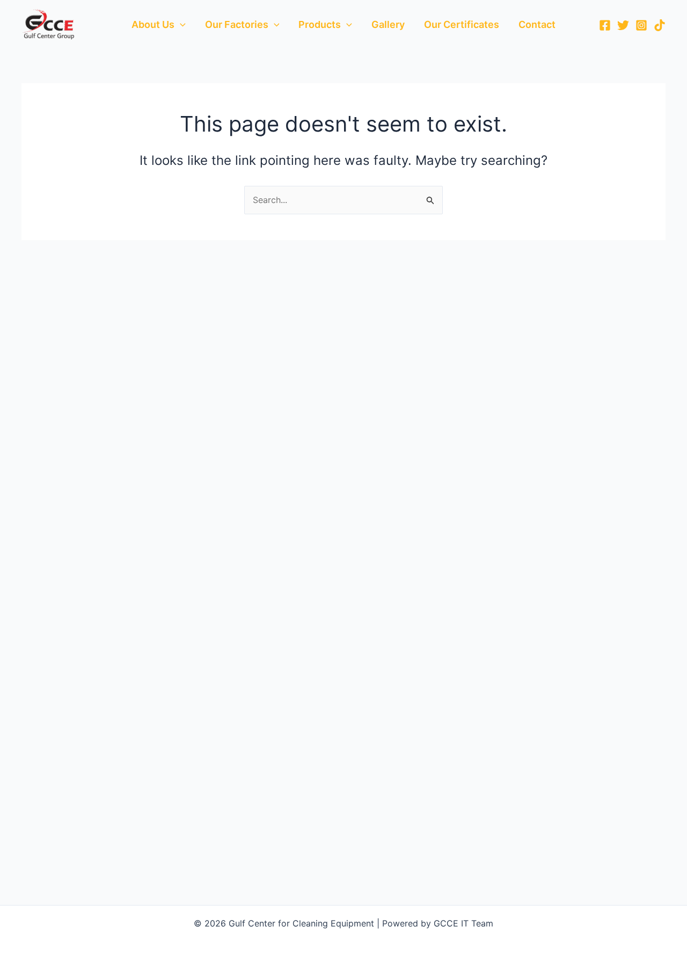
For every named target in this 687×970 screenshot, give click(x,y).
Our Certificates (461, 24)
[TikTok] (660, 25)
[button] (180, 24)
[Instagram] (641, 25)
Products (319, 24)
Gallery (388, 24)
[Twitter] (623, 25)
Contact (537, 24)
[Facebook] (605, 25)
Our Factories (236, 24)
